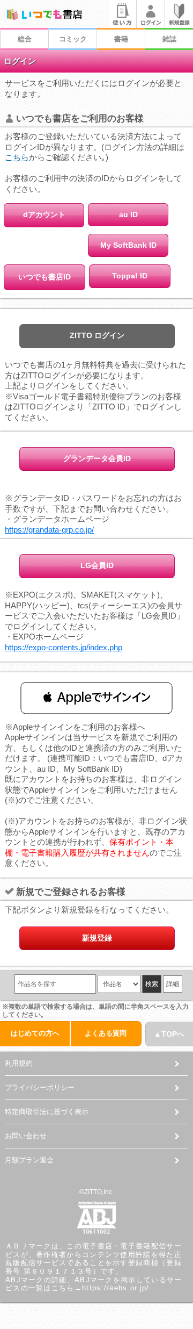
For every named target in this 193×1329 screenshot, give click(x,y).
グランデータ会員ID (97, 458)
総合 (25, 39)
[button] (96, 697)
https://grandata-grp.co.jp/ (49, 529)
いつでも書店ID (44, 276)
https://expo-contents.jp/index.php (63, 647)
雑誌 (169, 39)
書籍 (121, 39)
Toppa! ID (129, 275)
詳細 (172, 984)
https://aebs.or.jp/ (116, 1288)
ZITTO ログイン (97, 335)
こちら (17, 157)
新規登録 (97, 937)
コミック (73, 39)
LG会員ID (97, 565)
